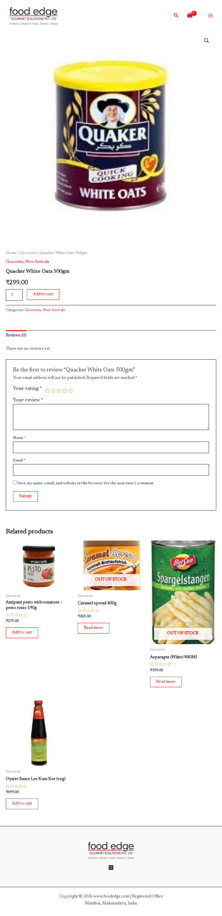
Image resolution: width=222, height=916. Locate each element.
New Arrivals (37, 262)
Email (19, 461)
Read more (93, 628)
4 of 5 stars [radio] (65, 390)
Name (19, 438)
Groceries (28, 253)
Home (11, 253)
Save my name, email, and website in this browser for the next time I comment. (86, 483)
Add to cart (43, 294)
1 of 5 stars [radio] (47, 390)
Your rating (27, 388)
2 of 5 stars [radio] (53, 390)
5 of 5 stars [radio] (70, 390)
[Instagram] (111, 867)
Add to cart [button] (22, 632)
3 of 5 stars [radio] (59, 390)
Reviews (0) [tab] (16, 335)
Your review (28, 400)
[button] (206, 40)
